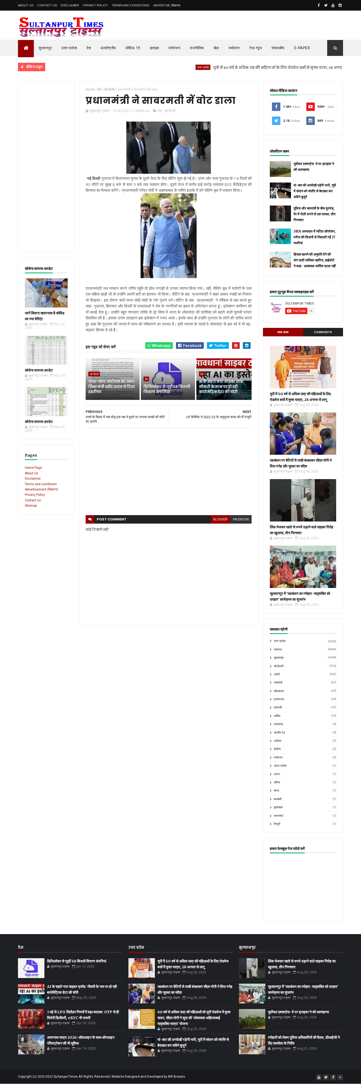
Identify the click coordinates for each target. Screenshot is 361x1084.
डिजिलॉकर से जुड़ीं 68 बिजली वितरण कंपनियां (167, 389)
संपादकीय (278, 48)
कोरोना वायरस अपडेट (39, 370)
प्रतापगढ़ (278, 724)
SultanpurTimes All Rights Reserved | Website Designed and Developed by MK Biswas (119, 1076)
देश (88, 48)
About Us (25, 5)
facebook (241, 519)
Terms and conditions (130, 5)
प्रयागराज (279, 699)
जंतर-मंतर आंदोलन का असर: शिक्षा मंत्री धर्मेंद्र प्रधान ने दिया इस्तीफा (111, 386)
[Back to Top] (340, 1077)
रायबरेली (278, 682)
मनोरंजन (175, 48)
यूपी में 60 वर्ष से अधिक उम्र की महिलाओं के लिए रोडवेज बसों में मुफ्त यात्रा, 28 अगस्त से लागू (262, 67)
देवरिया (277, 749)
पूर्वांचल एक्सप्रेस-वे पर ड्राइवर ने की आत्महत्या (298, 1012)
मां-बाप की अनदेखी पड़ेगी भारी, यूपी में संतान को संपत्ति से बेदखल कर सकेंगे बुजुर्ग (315, 191)
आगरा (277, 774)
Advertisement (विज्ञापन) (41, 489)
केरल (276, 790)
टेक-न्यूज (255, 48)
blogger (220, 519)
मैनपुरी (277, 824)
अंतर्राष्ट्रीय (108, 48)
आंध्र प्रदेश (280, 766)
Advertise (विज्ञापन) (167, 5)
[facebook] (319, 5)
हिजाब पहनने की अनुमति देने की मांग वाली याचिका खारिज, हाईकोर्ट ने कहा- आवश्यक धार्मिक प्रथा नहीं (315, 260)
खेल (216, 48)
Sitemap (31, 505)
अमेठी (277, 674)
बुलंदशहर (278, 807)
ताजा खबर (283, 332)
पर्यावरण (234, 48)
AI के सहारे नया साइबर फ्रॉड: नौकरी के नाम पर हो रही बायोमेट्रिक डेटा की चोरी (221, 386)
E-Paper (302, 48)
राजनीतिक (197, 48)
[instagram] (340, 5)
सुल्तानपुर (45, 48)
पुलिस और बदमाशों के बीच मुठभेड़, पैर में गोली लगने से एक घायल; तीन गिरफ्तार (314, 214)
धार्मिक (277, 716)
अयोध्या (277, 741)
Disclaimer (70, 5)
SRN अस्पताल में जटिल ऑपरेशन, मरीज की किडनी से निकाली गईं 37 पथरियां (315, 237)
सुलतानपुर (279, 657)
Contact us (33, 500)
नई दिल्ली (169, 110)
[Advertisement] (46, 166)
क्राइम (154, 48)
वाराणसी (278, 707)
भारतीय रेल (279, 732)
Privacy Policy (95, 5)
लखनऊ (278, 649)
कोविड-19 (133, 48)
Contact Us (47, 5)
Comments (323, 332)
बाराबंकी (277, 799)
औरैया (277, 782)
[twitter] (326, 5)
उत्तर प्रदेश (69, 48)
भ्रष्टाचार (278, 816)
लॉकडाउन (279, 691)
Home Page (33, 468)
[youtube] (333, 5)
